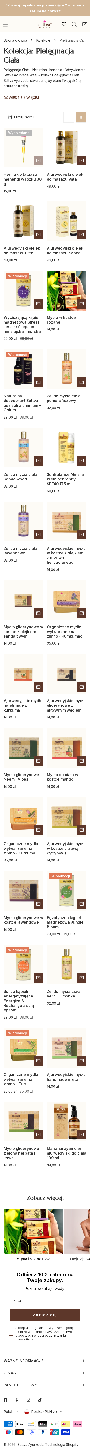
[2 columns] (81, 117)
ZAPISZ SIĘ (45, 1315)
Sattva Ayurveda (30, 1445)
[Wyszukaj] (74, 24)
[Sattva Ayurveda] (44, 24)
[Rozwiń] (5, 24)
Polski (8, 1411)
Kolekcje (43, 40)
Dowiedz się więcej (21, 98)
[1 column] (68, 117)
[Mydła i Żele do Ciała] (33, 1231)
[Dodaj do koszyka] (38, 160)
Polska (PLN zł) (44, 1411)
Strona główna (15, 40)
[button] (84, 24)
